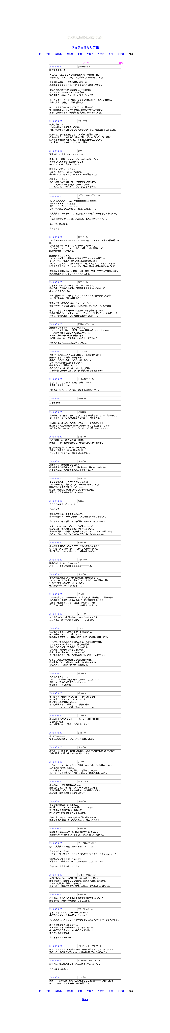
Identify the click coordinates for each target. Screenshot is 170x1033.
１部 (39, 54)
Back (85, 999)
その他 (121, 54)
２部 (48, 54)
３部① (58, 54)
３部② (69, 54)
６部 (111, 54)
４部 (79, 54)
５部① (89, 54)
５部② (100, 54)
